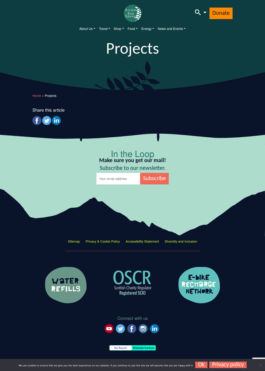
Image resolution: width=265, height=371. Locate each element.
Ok (201, 365)
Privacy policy (228, 365)
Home (36, 95)
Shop (117, 28)
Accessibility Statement (142, 241)
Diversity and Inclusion (181, 241)
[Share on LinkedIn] (56, 120)
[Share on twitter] (46, 120)
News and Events (170, 28)
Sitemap (74, 241)
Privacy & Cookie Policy (103, 241)
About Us (86, 28)
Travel (103, 28)
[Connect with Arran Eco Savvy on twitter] (120, 328)
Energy (146, 28)
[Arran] (66, 284)
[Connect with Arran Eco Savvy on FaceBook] (131, 328)
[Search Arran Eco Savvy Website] (200, 13)
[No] (260, 365)
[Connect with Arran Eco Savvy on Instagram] (143, 328)
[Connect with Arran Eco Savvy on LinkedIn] (154, 328)
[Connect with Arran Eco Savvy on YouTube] (109, 328)
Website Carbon (143, 348)
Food (131, 28)
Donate (221, 13)
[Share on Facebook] (36, 120)
